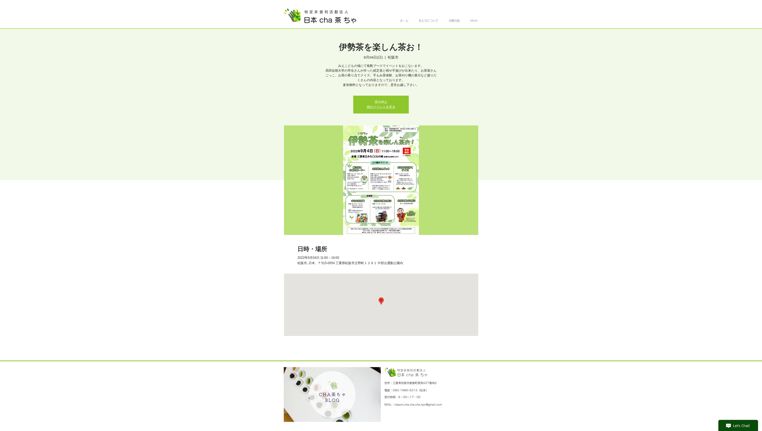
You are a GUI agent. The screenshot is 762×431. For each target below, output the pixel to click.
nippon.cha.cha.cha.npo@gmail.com (418, 404)
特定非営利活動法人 (411, 370)
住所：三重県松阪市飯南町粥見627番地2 (410, 383)
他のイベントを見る (381, 107)
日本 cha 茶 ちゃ (412, 375)
